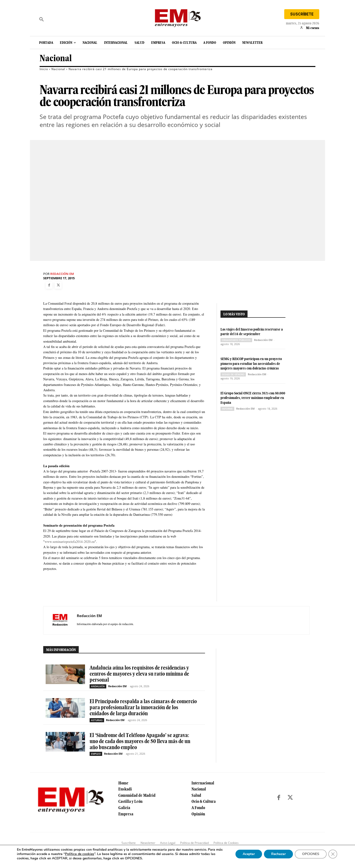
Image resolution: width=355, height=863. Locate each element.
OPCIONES (310, 854)
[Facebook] (49, 285)
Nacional (56, 58)
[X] (58, 285)
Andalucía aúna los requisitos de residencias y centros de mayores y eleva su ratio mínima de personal (139, 673)
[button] (41, 19)
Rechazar (278, 854)
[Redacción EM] (60, 620)
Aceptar (249, 854)
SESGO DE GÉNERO (233, 374)
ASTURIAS (97, 720)
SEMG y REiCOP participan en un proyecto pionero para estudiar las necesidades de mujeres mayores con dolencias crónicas (251, 363)
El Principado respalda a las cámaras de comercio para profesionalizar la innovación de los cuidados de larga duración (143, 707)
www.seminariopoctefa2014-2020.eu (70, 541)
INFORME (227, 408)
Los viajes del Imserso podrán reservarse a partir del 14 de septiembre (251, 331)
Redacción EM (62, 274)
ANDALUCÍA (98, 686)
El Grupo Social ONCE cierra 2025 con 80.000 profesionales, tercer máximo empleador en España (252, 398)
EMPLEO (96, 753)
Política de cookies (79, 854)
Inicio (44, 69)
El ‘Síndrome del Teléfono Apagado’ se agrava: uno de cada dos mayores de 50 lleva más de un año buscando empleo (140, 741)
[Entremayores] (177, 17)
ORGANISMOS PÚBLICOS (236, 340)
